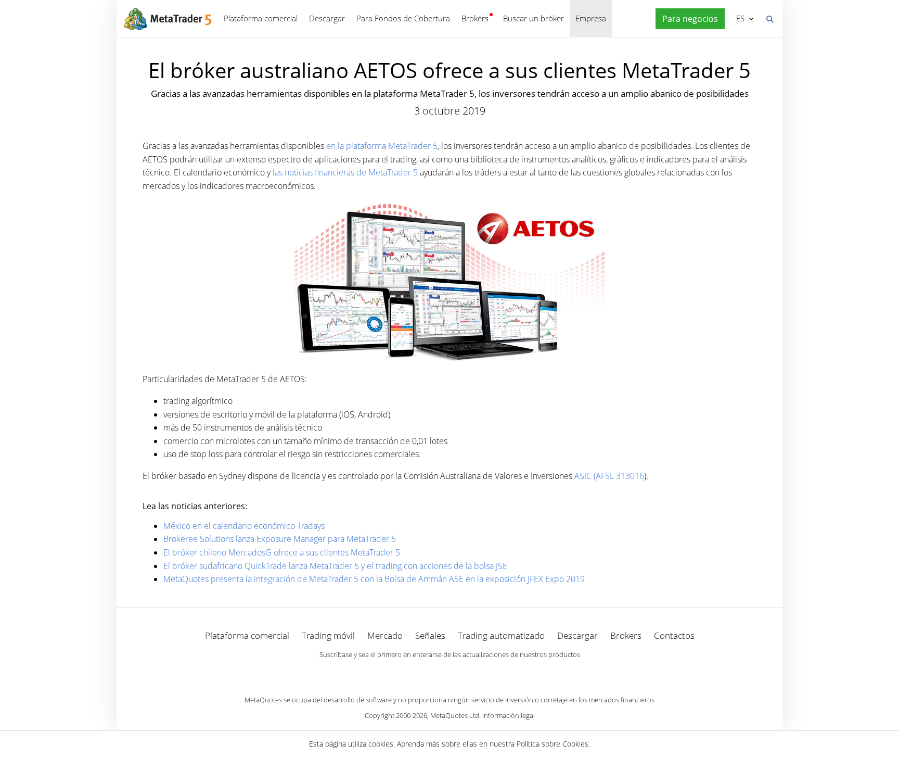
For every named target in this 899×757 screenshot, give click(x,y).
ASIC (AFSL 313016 (609, 476)
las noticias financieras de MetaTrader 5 (345, 172)
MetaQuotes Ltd (454, 715)
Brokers (475, 18)
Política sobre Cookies (552, 744)
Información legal (508, 715)
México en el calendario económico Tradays (244, 526)
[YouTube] (466, 672)
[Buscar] (769, 18)
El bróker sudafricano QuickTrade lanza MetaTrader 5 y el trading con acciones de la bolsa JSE (335, 566)
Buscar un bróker (533, 18)
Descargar (327, 18)
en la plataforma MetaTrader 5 (382, 146)
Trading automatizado (501, 635)
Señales (430, 635)
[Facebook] (433, 672)
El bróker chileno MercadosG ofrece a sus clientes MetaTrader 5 (281, 552)
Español (738, 18)
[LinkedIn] (449, 672)
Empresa (590, 18)
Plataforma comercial (261, 18)
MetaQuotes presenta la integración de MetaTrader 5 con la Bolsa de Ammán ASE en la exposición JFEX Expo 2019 (374, 579)
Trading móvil (328, 635)
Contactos (674, 635)
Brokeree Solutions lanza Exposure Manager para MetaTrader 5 (279, 539)
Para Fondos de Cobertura (403, 18)
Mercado (385, 635)
